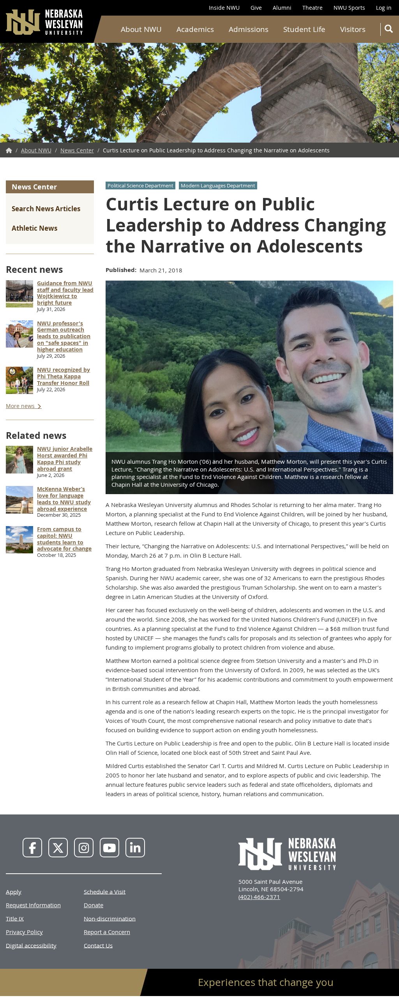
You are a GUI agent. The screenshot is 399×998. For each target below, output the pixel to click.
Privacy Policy (24, 932)
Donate (93, 905)
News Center (77, 150)
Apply (13, 891)
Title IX (15, 918)
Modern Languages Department (218, 185)
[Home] (45, 22)
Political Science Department (140, 185)
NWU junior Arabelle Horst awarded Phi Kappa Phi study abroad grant (64, 458)
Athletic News (34, 228)
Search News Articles (46, 208)
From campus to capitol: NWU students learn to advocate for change (64, 538)
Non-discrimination (110, 918)
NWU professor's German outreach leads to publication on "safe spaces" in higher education (63, 336)
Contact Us (98, 945)
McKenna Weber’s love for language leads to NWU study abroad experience (64, 498)
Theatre (312, 7)
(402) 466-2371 (259, 897)
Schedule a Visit (104, 891)
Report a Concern (107, 932)
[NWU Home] (9, 150)
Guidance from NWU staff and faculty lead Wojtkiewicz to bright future (65, 292)
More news (21, 406)
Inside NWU (224, 7)
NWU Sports (349, 7)
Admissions (248, 29)
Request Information (33, 905)
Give (256, 7)
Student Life (304, 29)
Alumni (282, 7)
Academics (195, 29)
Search (388, 29)
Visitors (352, 29)
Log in (384, 7)
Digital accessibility (31, 945)
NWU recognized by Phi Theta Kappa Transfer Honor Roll (63, 376)
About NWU (141, 29)
